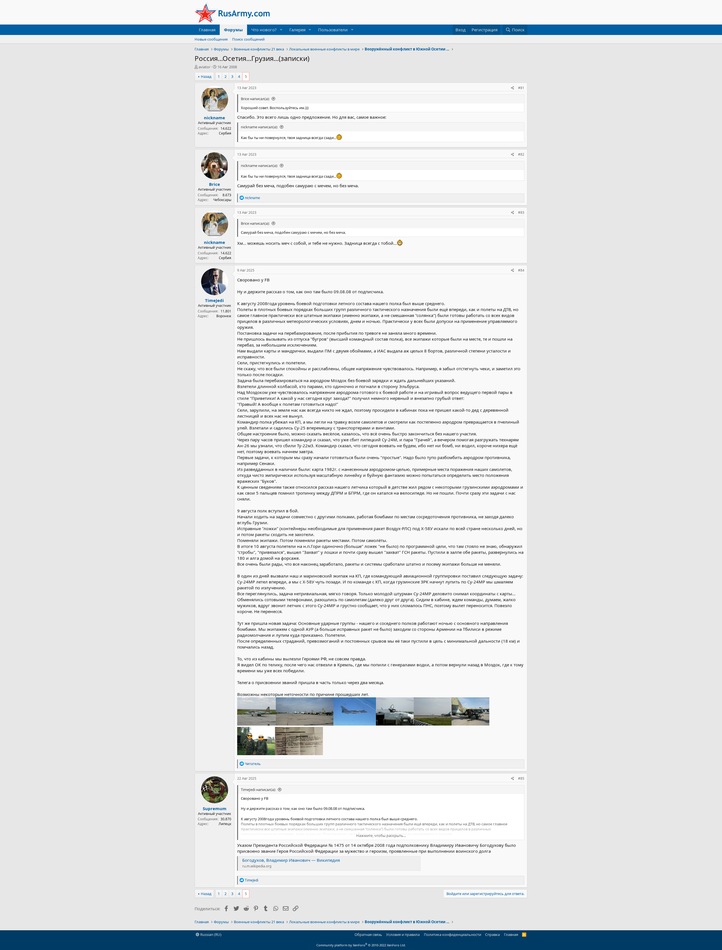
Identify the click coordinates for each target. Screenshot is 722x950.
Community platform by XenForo (361, 945)
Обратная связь (368, 934)
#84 (521, 270)
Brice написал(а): (255, 98)
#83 (521, 212)
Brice (214, 184)
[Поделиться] (512, 88)
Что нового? (264, 29)
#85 (521, 778)
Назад (206, 76)
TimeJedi (214, 300)
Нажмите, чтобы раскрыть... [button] (381, 835)
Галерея (297, 29)
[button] (281, 30)
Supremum (214, 808)
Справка (492, 934)
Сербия (225, 133)
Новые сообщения (211, 39)
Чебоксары (222, 199)
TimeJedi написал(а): (258, 789)
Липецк (225, 823)
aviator (204, 66)
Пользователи (333, 29)
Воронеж (223, 316)
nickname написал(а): (259, 126)
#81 (521, 87)
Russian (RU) (210, 934)
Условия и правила (403, 934)
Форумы (233, 29)
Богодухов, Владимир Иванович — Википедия (291, 860)
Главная (207, 29)
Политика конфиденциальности (452, 934)
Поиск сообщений (248, 39)
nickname (214, 117)
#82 (521, 154)
